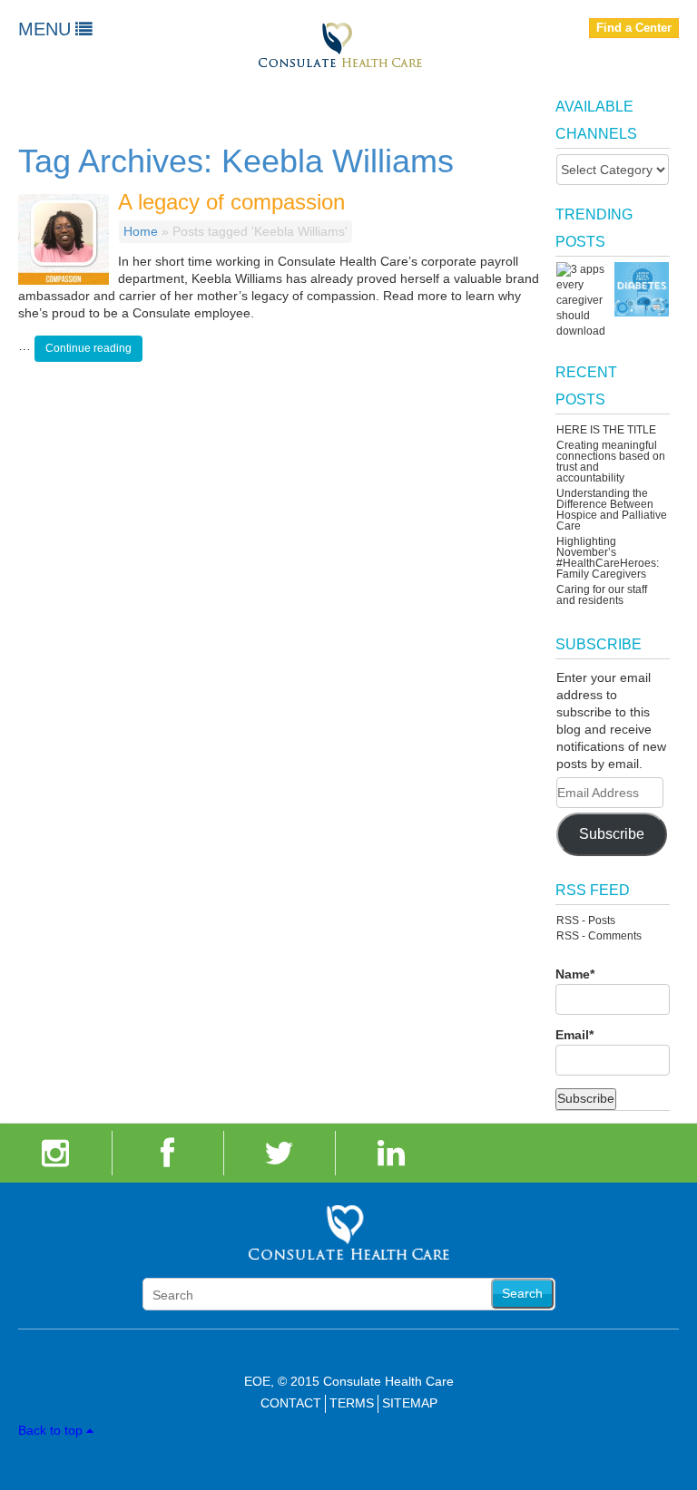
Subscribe (611, 834)
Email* (574, 1034)
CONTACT (290, 1403)
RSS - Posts (585, 920)
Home (140, 231)
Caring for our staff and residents (601, 595)
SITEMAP (409, 1403)
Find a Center (634, 27)
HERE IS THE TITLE (606, 430)
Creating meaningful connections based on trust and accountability (610, 461)
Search (522, 1293)
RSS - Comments (599, 936)
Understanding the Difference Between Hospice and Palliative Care (611, 509)
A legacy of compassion (231, 202)
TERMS (351, 1403)
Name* (574, 974)
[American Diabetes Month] (641, 289)
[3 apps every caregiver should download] (583, 300)
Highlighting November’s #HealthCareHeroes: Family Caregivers (607, 557)
